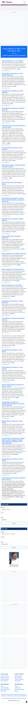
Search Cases (18, 676)
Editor (24, 698)
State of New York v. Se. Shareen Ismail (12, 183)
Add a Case (18, 680)
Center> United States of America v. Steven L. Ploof (13, 385)
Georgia (12, 695)
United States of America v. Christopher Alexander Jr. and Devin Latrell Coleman (13, 403)
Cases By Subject (19, 679)
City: (2, 512)
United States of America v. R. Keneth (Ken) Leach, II (13, 478)
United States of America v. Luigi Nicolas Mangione (12, 74)
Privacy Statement (19, 689)
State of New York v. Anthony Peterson (14, 253)
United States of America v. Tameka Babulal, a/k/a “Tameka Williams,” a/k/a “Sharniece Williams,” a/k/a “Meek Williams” (13, 440)
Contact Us (17, 687)
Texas (13, 694)
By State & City (4, 676)
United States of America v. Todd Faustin (12, 368)
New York (17, 694)
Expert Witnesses (5, 689)
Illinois (24, 694)
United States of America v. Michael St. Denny (13, 108)
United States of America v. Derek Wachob (12, 219)
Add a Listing (4, 680)
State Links (4, 690)
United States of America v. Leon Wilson (12, 421)
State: (2, 517)
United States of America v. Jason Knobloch (12, 301)
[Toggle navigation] (24, 2)
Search (14, 523)
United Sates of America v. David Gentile (12, 459)
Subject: (3, 507)
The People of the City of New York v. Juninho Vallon (13, 126)
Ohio (9, 695)
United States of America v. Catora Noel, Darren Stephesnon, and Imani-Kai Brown (13, 199)
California (9, 694)
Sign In (16, 690)
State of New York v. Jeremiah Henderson (11, 236)
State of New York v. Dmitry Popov (13, 269)
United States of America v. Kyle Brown (12, 350)
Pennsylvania (4, 695)
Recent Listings (5, 679)
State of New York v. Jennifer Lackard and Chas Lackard (13, 165)
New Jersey (24, 695)
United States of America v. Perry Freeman (12, 148)
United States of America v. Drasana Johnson (13, 319)
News (2, 686)
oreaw (9, 2)
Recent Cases (18, 677)
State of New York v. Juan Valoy (12, 285)
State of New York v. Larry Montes (12, 60)
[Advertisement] (14, 28)
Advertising (20, 698)
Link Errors (14, 698)
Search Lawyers (5, 677)
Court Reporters (5, 687)
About (16, 686)
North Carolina (18, 695)
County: (2, 537)
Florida (21, 694)
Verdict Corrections (6, 698)
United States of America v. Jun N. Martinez (12, 91)
